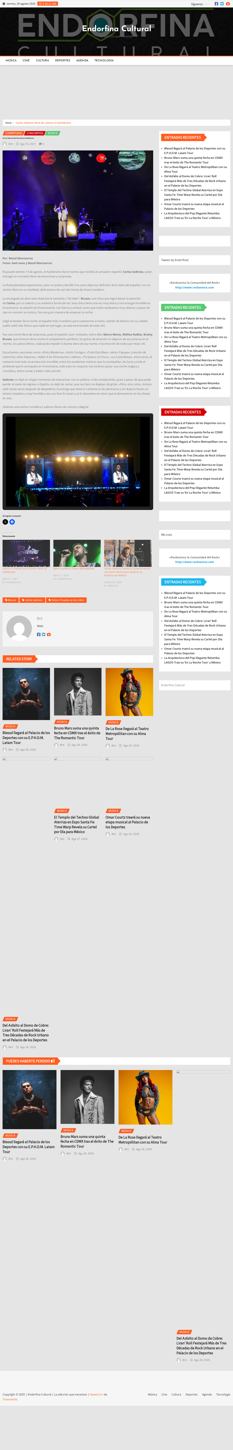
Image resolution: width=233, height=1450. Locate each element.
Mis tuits (166, 535)
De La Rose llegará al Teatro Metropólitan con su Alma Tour (127, 733)
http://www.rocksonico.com (194, 287)
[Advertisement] (116, 91)
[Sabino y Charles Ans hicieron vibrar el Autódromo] (26, 553)
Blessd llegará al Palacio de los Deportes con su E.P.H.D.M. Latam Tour (26, 737)
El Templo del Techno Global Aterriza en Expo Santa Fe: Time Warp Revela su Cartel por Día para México (76, 824)
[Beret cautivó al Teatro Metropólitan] (77, 553)
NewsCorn (96, 1394)
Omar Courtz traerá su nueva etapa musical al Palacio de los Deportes (128, 822)
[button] (70, 497)
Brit (11, 144)
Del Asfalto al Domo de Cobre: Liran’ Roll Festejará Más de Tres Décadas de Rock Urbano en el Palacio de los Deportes (26, 1032)
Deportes (62, 60)
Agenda (82, 60)
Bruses (12, 600)
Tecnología (104, 60)
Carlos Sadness (33, 600)
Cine (26, 60)
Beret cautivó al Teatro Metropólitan (74, 568)
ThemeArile (10, 1399)
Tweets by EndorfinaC (175, 260)
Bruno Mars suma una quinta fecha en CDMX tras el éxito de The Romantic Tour (77, 733)
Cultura (42, 60)
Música (11, 60)
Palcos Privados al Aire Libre (68, 600)
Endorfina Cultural (116, 29)
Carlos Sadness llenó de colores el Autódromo (43, 122)
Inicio (8, 122)
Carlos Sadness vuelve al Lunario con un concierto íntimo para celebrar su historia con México (127, 572)
